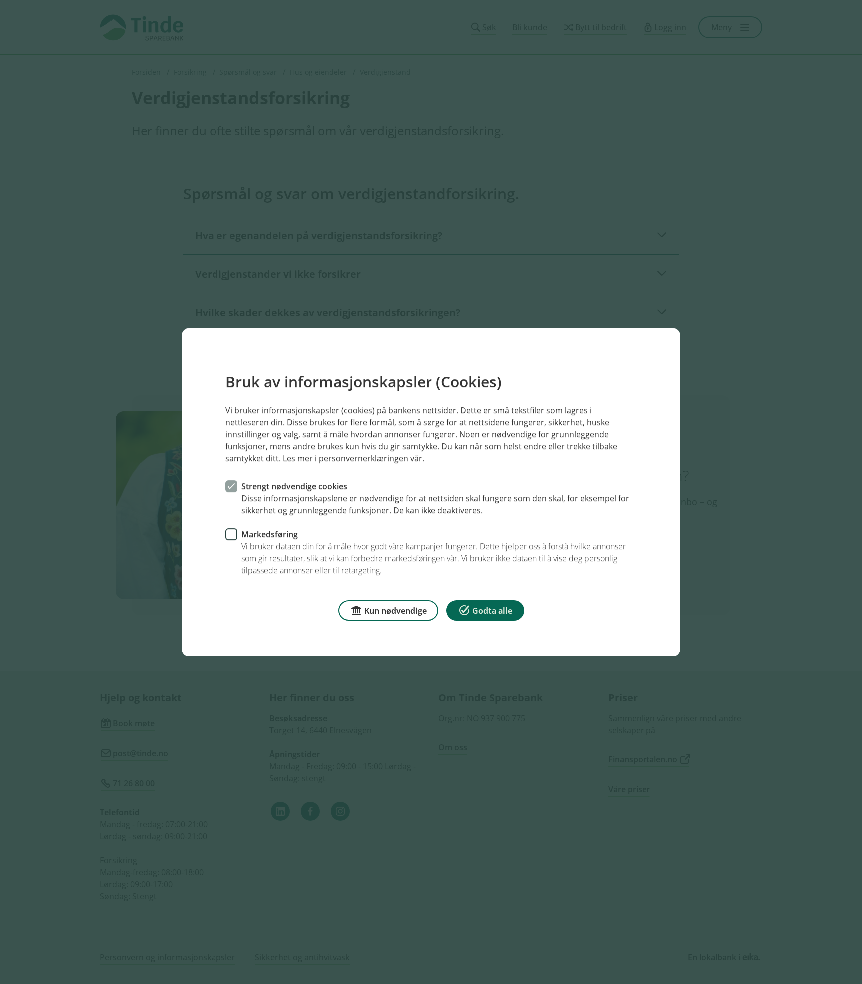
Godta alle (492, 610)
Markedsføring (269, 533)
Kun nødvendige (395, 610)
